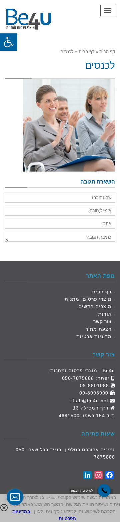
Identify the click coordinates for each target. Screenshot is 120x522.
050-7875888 (78, 378)
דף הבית (102, 291)
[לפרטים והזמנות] (104, 490)
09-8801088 (94, 385)
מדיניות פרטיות (94, 336)
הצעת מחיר (99, 329)
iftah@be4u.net (89, 400)
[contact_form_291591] (15, 497)
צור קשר (102, 321)
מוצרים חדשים (95, 306)
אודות (105, 314)
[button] (8, 42)
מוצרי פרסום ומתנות (88, 299)
